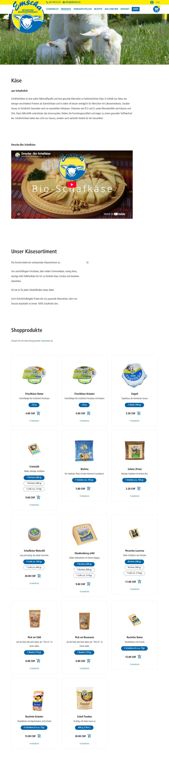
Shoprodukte (45, 341)
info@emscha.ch (72, 2)
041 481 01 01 (55, 2)
